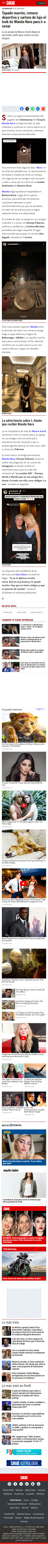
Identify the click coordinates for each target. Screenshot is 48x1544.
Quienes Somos (24, 1514)
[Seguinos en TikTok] (27, 1484)
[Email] (43, 109)
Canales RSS (9, 1514)
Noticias (19, 1490)
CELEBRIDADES (7, 9)
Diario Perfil (8, 1490)
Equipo (18, 1517)
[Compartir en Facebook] (22, 109)
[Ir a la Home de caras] (11, 4)
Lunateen (30, 1494)
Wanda (5, 191)
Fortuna (41, 1490)
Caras (26, 1500)
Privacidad (8, 1517)
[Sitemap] (38, 1484)
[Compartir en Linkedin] (38, 109)
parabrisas (24, 1249)
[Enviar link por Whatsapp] (32, 109)
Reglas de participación (34, 1517)
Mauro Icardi (21, 612)
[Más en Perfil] (15, 1125)
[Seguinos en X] (21, 1484)
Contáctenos (38, 1514)
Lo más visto (10, 1322)
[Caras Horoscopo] (24, 1465)
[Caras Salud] (24, 1454)
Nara (24, 574)
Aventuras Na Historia (17, 1504)
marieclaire (24, 1171)
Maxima (34, 1507)
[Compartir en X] (27, 109)
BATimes (40, 1494)
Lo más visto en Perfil (16, 1386)
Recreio (25, 1507)
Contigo (34, 1500)
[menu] (3, 3)
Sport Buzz (15, 1507)
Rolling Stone (35, 1504)
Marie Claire (30, 1490)
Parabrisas (19, 1494)
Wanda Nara (7, 612)
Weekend (8, 1494)
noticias (24, 1132)
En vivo (42, 3)
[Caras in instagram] (9, 1484)
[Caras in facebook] (15, 1484)
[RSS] (32, 1484)
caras (24, 1209)
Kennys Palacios (36, 612)
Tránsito (24, 1521)
